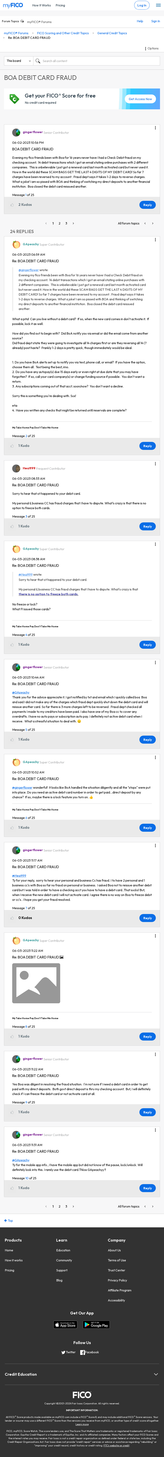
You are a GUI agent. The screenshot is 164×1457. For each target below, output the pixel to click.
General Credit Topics (112, 33)
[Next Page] (73, 223)
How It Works (41, 5)
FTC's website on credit (116, 1445)
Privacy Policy (117, 1280)
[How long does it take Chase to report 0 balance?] (145, 223)
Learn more (82, 1424)
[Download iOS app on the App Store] (65, 1324)
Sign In (155, 21)
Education (63, 1250)
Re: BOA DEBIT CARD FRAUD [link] (29, 38)
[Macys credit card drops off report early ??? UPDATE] (152, 223)
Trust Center (116, 1270)
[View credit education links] (156, 1374)
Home (9, 1250)
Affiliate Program (119, 1290)
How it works (14, 1260)
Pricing (60, 5)
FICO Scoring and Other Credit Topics (63, 33)
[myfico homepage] (13, 4)
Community (64, 1260)
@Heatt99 (26, 574)
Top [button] (10, 1221)
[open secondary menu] (158, 5)
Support (61, 1270)
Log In (141, 5)
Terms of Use (117, 1260)
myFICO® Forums (39, 22)
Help (140, 21)
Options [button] (153, 48)
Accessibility (116, 1300)
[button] (155, 126)
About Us (114, 1250)
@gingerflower (29, 270)
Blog (59, 1280)
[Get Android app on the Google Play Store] (96, 1324)
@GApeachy (20, 692)
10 (27, 1178)
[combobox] (96, 60)
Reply (147, 205)
